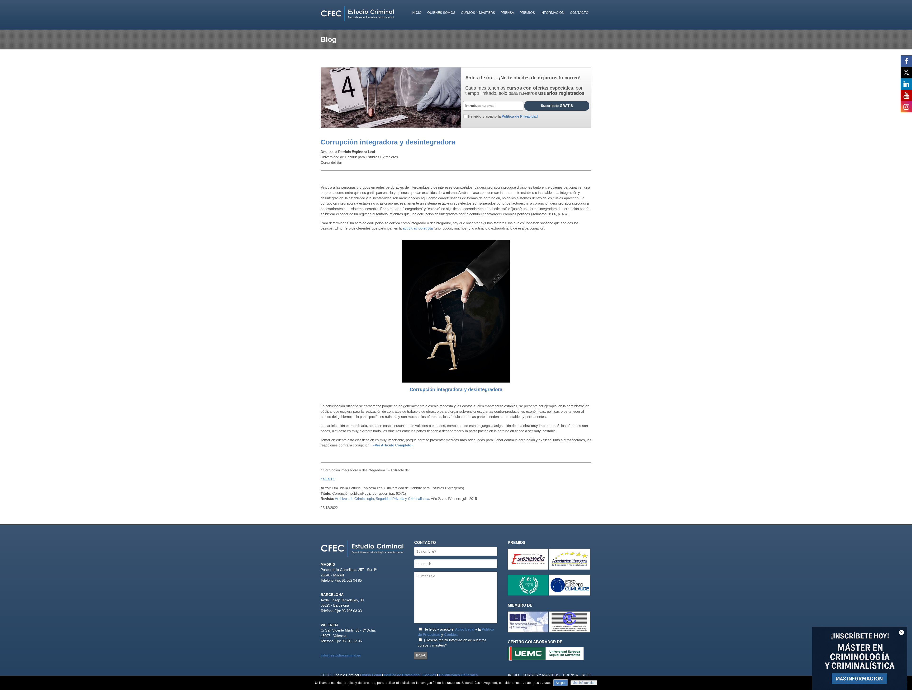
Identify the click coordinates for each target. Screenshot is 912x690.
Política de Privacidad (402, 675)
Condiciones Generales (458, 675)
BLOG (586, 675)
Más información (583, 683)
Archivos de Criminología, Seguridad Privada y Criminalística (382, 499)
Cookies (451, 634)
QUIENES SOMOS (441, 12)
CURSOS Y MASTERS (478, 12)
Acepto (560, 683)
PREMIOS (527, 12)
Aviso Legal (464, 629)
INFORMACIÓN (552, 12)
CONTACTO (579, 12)
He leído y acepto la (503, 116)
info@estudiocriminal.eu (341, 655)
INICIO (416, 12)
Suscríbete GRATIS (557, 106)
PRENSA (507, 12)
